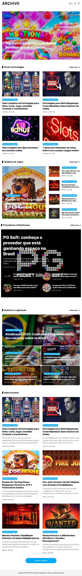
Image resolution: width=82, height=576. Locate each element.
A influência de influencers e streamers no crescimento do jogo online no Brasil (59, 359)
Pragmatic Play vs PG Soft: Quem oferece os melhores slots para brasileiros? (64, 287)
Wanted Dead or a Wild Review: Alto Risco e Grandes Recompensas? (69, 202)
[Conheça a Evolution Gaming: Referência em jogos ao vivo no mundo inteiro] (46, 276)
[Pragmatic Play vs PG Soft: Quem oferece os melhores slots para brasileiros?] (46, 287)
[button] (74, 35)
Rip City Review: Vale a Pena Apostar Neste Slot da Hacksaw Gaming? (71, 216)
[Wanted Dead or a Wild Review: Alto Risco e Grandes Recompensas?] (54, 199)
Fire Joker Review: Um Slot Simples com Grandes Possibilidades (61, 483)
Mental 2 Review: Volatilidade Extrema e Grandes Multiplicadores (70, 188)
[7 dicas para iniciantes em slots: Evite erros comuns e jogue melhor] (61, 128)
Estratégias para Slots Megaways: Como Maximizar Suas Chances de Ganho (61, 106)
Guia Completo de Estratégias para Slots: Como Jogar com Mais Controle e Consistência (20, 106)
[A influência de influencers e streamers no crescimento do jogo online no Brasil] (60, 355)
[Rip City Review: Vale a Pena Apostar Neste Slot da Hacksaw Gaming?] (54, 213)
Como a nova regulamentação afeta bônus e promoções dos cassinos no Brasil (21, 379)
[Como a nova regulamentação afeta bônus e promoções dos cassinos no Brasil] (21, 375)
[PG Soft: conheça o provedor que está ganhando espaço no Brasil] (41, 263)
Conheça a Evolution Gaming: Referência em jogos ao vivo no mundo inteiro (66, 276)
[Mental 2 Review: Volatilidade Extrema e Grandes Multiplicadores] (54, 185)
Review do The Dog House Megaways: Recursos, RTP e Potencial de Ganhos (23, 205)
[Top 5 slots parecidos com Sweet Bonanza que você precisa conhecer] (41, 35)
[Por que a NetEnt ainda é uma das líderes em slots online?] (7, 287)
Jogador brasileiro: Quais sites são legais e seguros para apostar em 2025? (59, 379)
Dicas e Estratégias (10, 100)
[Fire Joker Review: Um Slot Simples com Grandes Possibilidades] (54, 171)
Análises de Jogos (13, 195)
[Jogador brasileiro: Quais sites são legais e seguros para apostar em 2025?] (60, 375)
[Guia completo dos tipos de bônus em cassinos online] (20, 128)
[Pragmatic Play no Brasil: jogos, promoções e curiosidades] (7, 276)
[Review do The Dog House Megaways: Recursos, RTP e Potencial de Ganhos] (24, 192)
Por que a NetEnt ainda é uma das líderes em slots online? (25, 286)
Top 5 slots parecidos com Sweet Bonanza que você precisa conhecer (30, 47)
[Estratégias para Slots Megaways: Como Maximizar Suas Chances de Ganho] (61, 83)
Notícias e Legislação (14, 330)
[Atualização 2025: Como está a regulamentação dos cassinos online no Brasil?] (41, 330)
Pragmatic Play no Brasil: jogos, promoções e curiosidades (23, 276)
